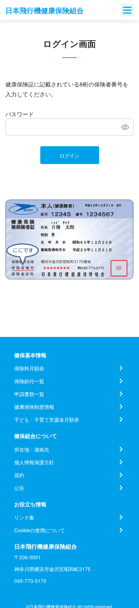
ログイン (69, 155)
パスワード (19, 114)
